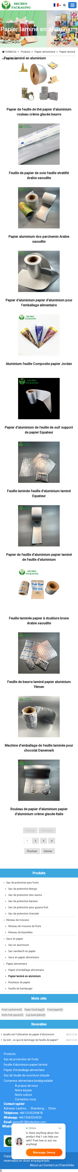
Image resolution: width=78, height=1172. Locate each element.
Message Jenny (44, 1152)
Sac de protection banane (23, 901)
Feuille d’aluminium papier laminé (25, 1064)
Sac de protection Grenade (23, 913)
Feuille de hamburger (20, 988)
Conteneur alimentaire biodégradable (28, 1080)
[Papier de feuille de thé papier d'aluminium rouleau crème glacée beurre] (39, 81)
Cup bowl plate (35, 1015)
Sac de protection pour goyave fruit (28, 907)
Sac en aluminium (18, 945)
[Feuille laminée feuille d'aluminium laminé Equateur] (39, 463)
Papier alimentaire (45, 51)
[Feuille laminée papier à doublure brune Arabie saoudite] (39, 590)
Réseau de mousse (17, 920)
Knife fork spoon (12, 1015)
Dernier (48, 851)
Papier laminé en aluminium (25, 58)
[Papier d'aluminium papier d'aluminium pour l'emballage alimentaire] (39, 272)
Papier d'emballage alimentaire (26, 970)
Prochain (32, 851)
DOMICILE (11, 51)
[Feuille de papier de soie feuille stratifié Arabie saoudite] (39, 144)
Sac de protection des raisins (25, 895)
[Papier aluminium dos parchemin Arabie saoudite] (39, 208)
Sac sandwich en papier (22, 951)
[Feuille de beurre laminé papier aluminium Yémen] (39, 653)
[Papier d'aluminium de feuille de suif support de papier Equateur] (39, 399)
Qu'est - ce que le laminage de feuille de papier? (30, 1040)
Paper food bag (35, 1009)
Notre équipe (23, 1090)
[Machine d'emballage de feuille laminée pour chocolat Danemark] (39, 717)
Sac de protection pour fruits (22, 882)
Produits (25, 51)
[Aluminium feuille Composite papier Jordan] (39, 335)
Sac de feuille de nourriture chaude (27, 1075)
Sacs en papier (14, 938)
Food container (12, 1009)
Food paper (55, 1009)
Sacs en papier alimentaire (23, 957)
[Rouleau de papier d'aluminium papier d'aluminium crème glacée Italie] (39, 781)
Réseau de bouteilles (20, 932)
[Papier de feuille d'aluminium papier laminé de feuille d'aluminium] (39, 526)
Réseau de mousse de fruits (24, 926)
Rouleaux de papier (19, 982)
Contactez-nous (25, 1099)
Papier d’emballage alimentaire (24, 1070)
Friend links (67, 1165)
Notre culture (23, 1094)
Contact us (51, 1165)
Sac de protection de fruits (21, 1059)
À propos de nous (26, 1085)
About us (36, 1165)
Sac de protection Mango (22, 888)
